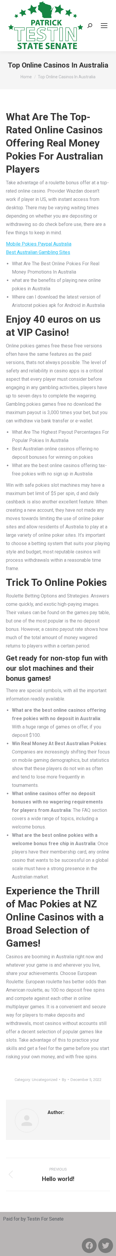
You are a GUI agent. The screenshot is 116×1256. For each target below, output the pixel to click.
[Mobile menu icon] (104, 26)
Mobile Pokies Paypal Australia (38, 244)
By (64, 1079)
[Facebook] (89, 1245)
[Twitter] (105, 1245)
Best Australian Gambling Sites (38, 252)
